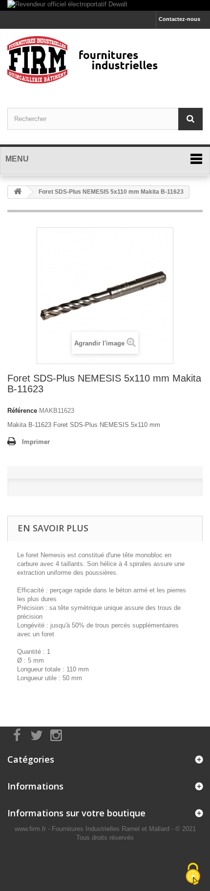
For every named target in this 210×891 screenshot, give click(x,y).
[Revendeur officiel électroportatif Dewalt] (105, 5)
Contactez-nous (179, 19)
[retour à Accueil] (17, 192)
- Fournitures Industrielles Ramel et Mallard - (111, 828)
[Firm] (105, 59)
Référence (22, 410)
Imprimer (36, 442)
